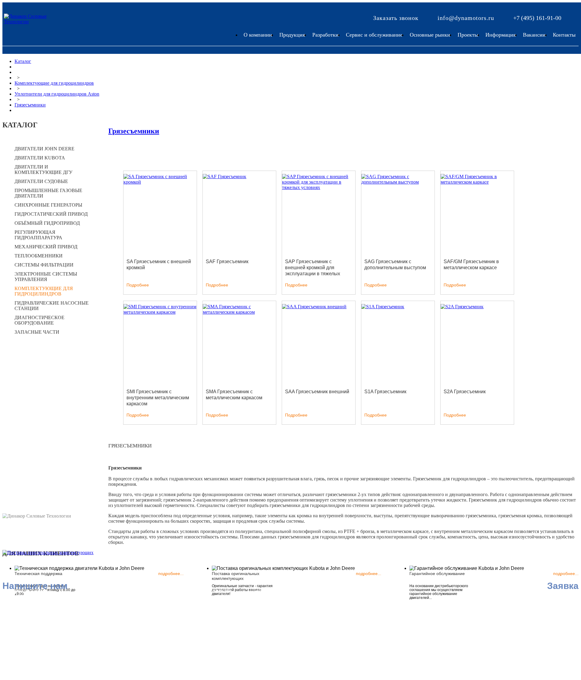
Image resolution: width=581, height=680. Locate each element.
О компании (258, 35)
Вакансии (534, 35)
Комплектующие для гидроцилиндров (54, 83)
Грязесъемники (30, 104)
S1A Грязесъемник (385, 391)
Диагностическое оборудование (39, 320)
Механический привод (46, 246)
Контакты (564, 35)
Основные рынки (430, 35)
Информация (500, 35)
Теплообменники (39, 255)
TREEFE (26, 616)
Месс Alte (104, 614)
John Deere (27, 602)
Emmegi (25, 630)
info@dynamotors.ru (466, 18)
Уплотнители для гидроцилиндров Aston (57, 93)
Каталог (23, 61)
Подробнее (137, 285)
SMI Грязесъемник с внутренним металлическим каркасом (157, 397)
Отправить (172, 651)
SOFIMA (103, 621)
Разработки (325, 35)
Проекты (468, 35)
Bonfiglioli (27, 623)
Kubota (24, 609)
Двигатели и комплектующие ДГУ (43, 169)
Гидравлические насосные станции (52, 305)
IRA (98, 600)
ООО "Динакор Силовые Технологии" (120, 631)
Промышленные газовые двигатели (48, 193)
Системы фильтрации (44, 264)
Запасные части (37, 332)
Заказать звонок (396, 18)
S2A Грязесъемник (465, 391)
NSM (99, 607)
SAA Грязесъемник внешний (317, 391)
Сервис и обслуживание (374, 35)
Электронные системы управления (46, 276)
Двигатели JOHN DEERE (44, 148)
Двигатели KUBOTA (40, 157)
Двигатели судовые (41, 181)
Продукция (292, 35)
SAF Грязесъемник (227, 261)
